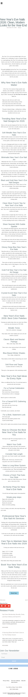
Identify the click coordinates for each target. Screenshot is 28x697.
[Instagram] (9, 668)
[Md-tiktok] (19, 668)
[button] (14, 3)
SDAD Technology (16, 693)
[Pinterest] (17, 668)
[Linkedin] (15, 668)
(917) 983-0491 (14, 689)
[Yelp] (13, 668)
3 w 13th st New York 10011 (14, 687)
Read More (5, 627)
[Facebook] (11, 668)
